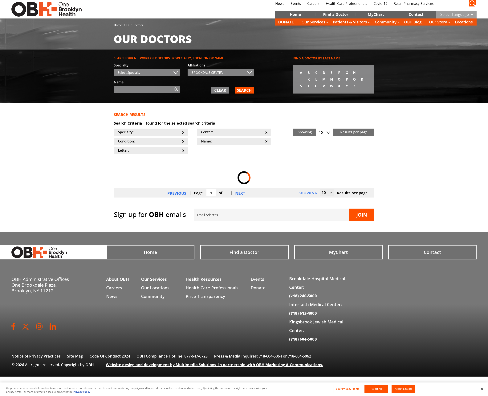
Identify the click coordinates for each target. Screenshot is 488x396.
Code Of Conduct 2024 (110, 356)
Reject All (376, 388)
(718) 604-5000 (303, 339)
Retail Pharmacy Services (414, 3)
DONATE (286, 22)
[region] (244, 389)
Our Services (313, 22)
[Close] (482, 389)
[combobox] (147, 72)
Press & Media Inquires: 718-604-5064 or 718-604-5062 (262, 356)
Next (240, 193)
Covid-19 (380, 3)
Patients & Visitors (350, 22)
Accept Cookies (404, 388)
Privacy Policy (81, 392)
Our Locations (155, 287)
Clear (220, 90)
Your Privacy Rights (347, 388)
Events (296, 3)
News (279, 3)
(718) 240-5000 (303, 295)
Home (295, 14)
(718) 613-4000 (303, 313)
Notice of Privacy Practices (36, 356)
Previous (176, 193)
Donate (258, 287)
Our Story (438, 22)
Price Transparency (205, 296)
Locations (464, 22)
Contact (416, 14)
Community (385, 22)
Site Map (75, 356)
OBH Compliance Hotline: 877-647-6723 (172, 356)
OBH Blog (412, 22)
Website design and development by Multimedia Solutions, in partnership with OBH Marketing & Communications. (214, 364)
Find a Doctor (335, 14)
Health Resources (204, 279)
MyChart (376, 14)
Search (244, 90)
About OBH (117, 279)
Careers (313, 3)
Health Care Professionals (346, 3)
